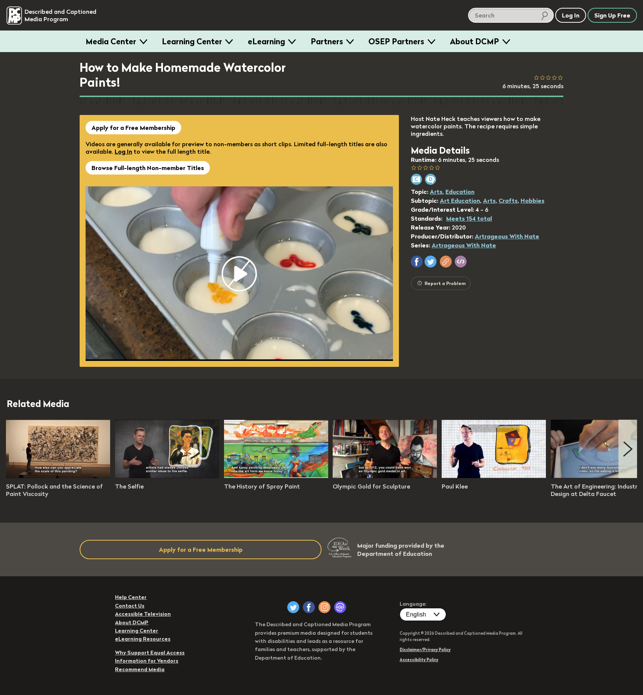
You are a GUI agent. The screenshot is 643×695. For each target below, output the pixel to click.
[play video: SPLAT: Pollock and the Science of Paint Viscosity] (58, 476)
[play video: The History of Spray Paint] (276, 476)
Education (459, 191)
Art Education (460, 200)
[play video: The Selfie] (167, 476)
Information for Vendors (146, 660)
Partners (327, 41)
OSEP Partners (396, 41)
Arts (436, 191)
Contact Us (129, 605)
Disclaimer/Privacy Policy (425, 649)
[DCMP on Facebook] (309, 607)
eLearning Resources (142, 638)
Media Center (111, 41)
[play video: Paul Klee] (494, 476)
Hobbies (532, 200)
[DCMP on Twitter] (293, 607)
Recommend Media (139, 669)
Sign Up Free (612, 15)
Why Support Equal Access (150, 652)
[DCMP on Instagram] (324, 607)
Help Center (131, 597)
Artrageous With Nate (507, 236)
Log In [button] (570, 15)
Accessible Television (143, 614)
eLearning (266, 41)
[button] (417, 262)
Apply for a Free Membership (133, 127)
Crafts (508, 200)
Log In (123, 151)
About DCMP (474, 41)
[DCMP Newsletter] (340, 607)
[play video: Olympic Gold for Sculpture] (385, 476)
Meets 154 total (469, 218)
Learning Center (192, 41)
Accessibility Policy (419, 659)
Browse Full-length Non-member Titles (148, 168)
